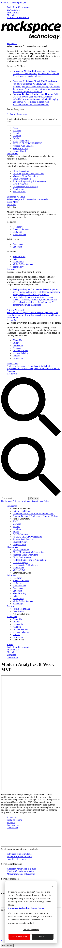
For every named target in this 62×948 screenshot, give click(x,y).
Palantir (16, 133)
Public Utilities (19, 234)
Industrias (11, 204)
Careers (16, 355)
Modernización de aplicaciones (21, 874)
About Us (17, 340)
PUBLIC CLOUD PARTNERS (27, 143)
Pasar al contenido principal (13, 2)
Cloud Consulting (21, 171)
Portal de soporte (14, 820)
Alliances (17, 348)
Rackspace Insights (36, 292)
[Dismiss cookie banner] (53, 886)
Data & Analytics (20, 184)
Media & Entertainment (23, 264)
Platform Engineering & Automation (29, 181)
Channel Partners (20, 350)
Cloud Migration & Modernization (28, 173)
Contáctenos (7, 501)
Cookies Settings (31, 929)
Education (17, 247)
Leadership (18, 345)
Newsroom (18, 358)
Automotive (18, 261)
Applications (18, 189)
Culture (16, 343)
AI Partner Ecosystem (17, 114)
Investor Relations (21, 353)
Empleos (11, 822)
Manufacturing (19, 256)
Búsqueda (34, 498)
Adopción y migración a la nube (21, 869)
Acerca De (12, 320)
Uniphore (17, 135)
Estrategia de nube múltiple (19, 854)
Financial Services (21, 229)
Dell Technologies (21, 140)
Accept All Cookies (19, 936)
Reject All (42, 936)
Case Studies (35, 301)
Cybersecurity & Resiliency (25, 186)
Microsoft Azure (20, 148)
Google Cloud (19, 151)
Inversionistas (13, 825)
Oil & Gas (17, 232)
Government (18, 244)
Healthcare (17, 227)
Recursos (11, 269)
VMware (17, 130)
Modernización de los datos (19, 856)
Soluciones (12, 43)
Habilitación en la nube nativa (20, 871)
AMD (15, 128)
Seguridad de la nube (16, 859)
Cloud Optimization (22, 179)
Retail (15, 259)
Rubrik (16, 138)
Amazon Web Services (23, 146)
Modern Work (19, 191)
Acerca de (11, 817)
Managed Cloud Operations (25, 176)
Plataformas (12, 153)
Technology (18, 267)
